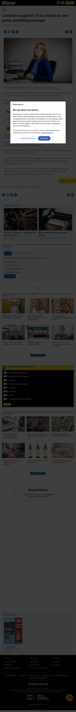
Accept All (44, 138)
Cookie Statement (47, 133)
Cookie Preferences (28, 138)
